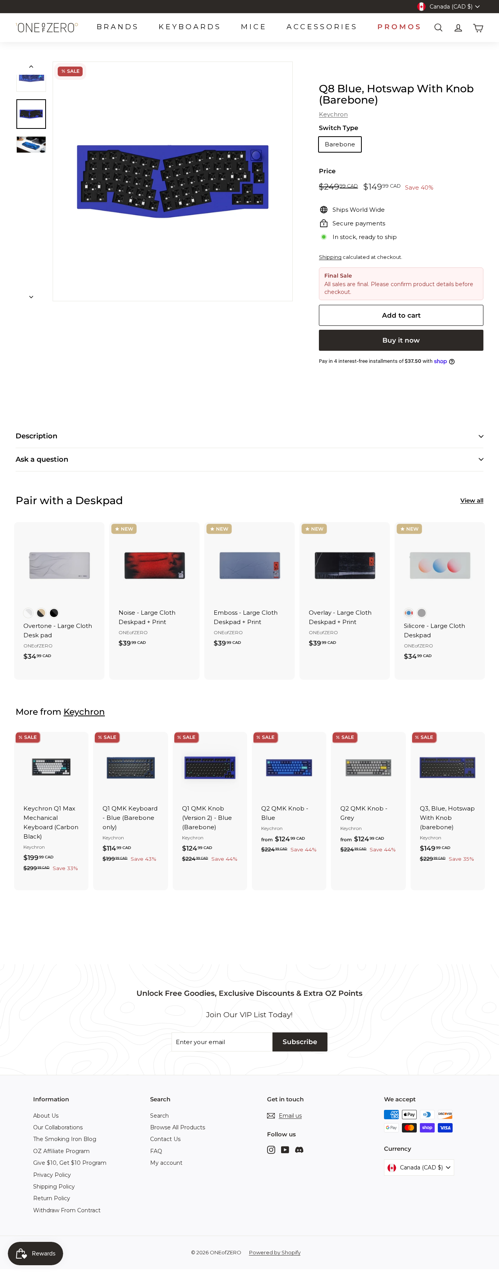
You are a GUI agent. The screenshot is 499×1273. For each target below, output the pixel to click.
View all (471, 500)
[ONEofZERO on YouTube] (285, 1149)
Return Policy (51, 1198)
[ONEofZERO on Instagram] (271, 1149)
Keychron (333, 114)
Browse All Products (177, 1127)
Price (327, 171)
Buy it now (401, 340)
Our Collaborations (58, 1127)
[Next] (31, 294)
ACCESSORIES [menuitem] (322, 26)
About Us (45, 1115)
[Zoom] (172, 181)
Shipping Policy (54, 1186)
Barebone (340, 144)
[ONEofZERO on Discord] (299, 1149)
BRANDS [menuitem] (118, 26)
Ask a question (42, 459)
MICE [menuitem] (254, 26)
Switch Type (338, 128)
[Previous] (31, 68)
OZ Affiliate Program (61, 1151)
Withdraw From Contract (67, 1210)
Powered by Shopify (275, 1252)
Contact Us (165, 1139)
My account (166, 1162)
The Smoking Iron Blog (64, 1139)
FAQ (156, 1151)
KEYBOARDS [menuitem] (190, 26)
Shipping (330, 257)
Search (159, 1115)
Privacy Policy (52, 1174)
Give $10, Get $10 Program (69, 1162)
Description (36, 436)
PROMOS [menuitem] (399, 26)
